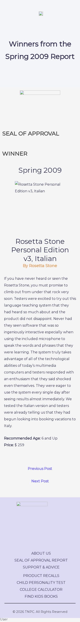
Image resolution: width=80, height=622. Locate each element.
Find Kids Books (41, 596)
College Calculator (41, 589)
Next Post (40, 481)
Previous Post (40, 469)
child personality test (41, 583)
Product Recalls (41, 576)
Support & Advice (41, 567)
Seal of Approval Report (41, 560)
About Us (41, 553)
